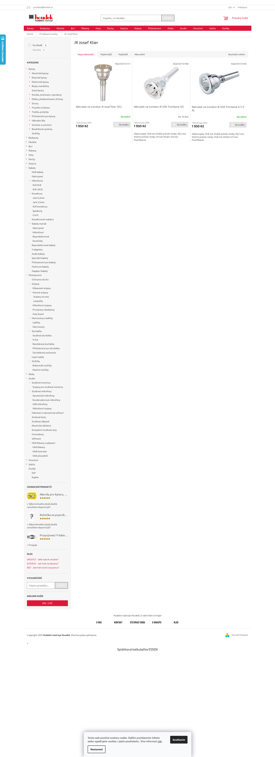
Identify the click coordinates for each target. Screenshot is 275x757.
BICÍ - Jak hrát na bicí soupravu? (43, 567)
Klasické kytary (39, 77)
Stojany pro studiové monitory (48, 386)
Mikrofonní (37, 180)
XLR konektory (40, 206)
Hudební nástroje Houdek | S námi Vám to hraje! (137, 615)
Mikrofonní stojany (42, 305)
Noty (31, 154)
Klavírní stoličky (41, 369)
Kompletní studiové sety (44, 429)
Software (36, 438)
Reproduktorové (41, 236)
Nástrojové (37, 176)
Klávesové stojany (42, 288)
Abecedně (140, 54)
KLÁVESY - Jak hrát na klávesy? (42, 563)
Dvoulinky (38, 240)
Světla (32, 464)
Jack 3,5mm (38, 202)
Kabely (32, 167)
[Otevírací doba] (138, 621)
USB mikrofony (40, 404)
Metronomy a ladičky (42, 318)
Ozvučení (33, 460)
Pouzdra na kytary (41, 107)
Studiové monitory (41, 382)
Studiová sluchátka (42, 335)
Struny (35, 103)
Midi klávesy (39, 447)
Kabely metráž (39, 223)
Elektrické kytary (40, 81)
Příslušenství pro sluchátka (46, 348)
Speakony (37, 210)
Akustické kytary (40, 73)
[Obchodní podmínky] (157, 621)
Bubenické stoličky (42, 365)
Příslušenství (35, 275)
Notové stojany (40, 292)
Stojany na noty (41, 296)
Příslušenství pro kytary (43, 116)
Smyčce (32, 163)
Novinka (39, 49)
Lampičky (38, 300)
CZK (230, 7)
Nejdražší (123, 54)
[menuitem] (30, 28)
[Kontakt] (118, 621)
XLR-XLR (37, 184)
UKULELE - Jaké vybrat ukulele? (43, 559)
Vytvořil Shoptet (239, 634)
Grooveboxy (38, 434)
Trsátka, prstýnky (40, 111)
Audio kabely (38, 253)
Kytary (32, 68)
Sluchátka (37, 331)
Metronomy (38, 326)
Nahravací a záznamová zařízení (48, 412)
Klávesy (32, 150)
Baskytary (33, 137)
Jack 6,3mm (38, 197)
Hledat (168, 18)
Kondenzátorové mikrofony (46, 399)
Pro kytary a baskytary (44, 309)
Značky (32, 468)
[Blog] (176, 621)
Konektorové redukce (43, 219)
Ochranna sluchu (40, 279)
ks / (47, 603)
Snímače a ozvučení (42, 124)
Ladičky (36, 322)
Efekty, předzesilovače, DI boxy (47, 99)
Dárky (31, 374)
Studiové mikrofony (42, 391)
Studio (32, 378)
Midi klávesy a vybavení (43, 442)
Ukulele (32, 141)
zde (160, 741)
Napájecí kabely (40, 270)
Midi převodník (40, 455)
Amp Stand (38, 313)
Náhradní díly (38, 120)
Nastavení (96, 749)
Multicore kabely (40, 266)
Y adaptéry (37, 249)
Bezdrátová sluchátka (43, 343)
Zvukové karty (39, 417)
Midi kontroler (40, 451)
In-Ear (35, 339)
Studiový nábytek (40, 421)
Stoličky (36, 133)
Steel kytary (38, 90)
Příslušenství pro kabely (44, 262)
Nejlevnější (106, 54)
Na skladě (40, 45)
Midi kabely (37, 171)
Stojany (35, 283)
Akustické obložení (41, 425)
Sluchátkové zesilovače (44, 352)
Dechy (32, 159)
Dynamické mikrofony (44, 395)
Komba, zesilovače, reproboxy (47, 94)
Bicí (30, 146)
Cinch (35, 214)
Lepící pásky (38, 356)
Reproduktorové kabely (43, 245)
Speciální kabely (40, 257)
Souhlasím (179, 739)
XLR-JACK (38, 189)
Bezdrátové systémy (42, 129)
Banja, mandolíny (40, 86)
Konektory (37, 193)
